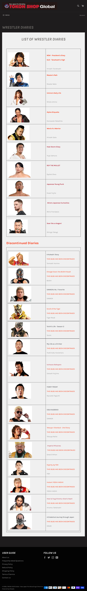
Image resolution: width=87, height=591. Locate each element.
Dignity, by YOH (52, 465)
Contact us (6, 578)
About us (5, 557)
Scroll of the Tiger (53, 309)
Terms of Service (8, 574)
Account (82, 15)
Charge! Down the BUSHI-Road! (59, 272)
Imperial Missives (54, 446)
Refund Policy (7, 567)
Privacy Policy (7, 564)
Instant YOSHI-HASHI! (55, 482)
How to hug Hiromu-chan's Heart (59, 499)
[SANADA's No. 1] (20, 301)
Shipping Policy (8, 571)
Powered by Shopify (8, 589)
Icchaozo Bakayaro (54, 365)
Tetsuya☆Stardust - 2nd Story (58, 428)
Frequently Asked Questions (12, 561)
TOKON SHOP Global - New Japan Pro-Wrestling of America (25, 586)
